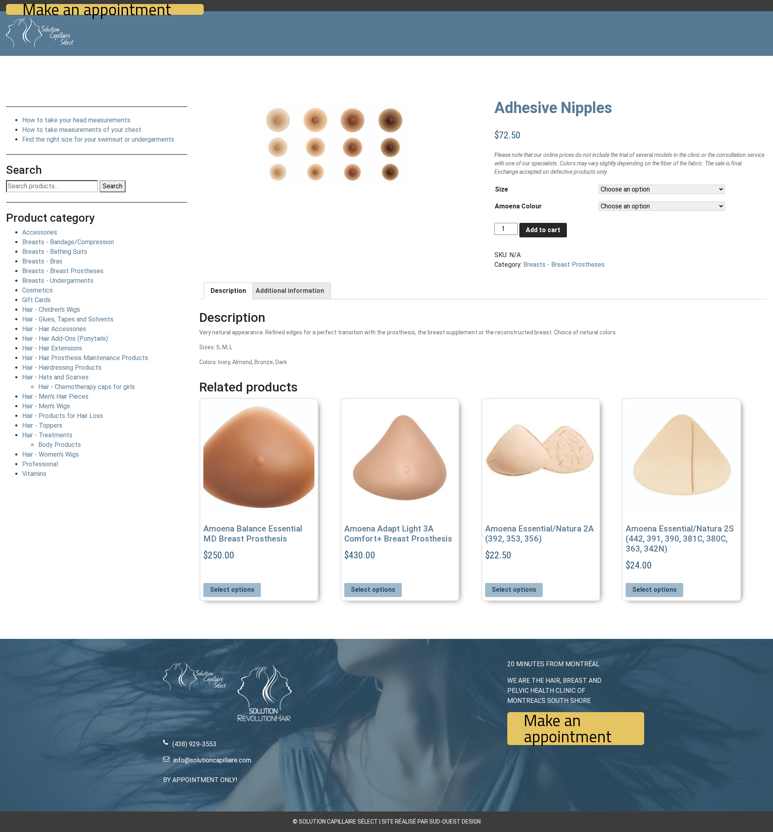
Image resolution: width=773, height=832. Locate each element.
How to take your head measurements (76, 120)
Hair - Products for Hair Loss (62, 416)
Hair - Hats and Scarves (55, 377)
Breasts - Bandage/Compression (68, 242)
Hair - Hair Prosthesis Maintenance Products (85, 358)
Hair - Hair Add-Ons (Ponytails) (65, 338)
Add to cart (543, 230)
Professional (40, 464)
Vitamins (34, 474)
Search (112, 186)
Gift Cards (36, 300)
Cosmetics (37, 290)
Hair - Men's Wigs (46, 406)
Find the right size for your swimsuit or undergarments (98, 139)
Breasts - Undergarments (57, 280)
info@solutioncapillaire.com (212, 760)
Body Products (59, 445)
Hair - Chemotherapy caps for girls (86, 387)
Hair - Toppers (42, 425)
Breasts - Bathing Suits (54, 251)
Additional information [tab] (290, 290)
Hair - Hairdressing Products (61, 367)
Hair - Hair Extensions (52, 348)
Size (501, 189)
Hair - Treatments (47, 435)
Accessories (39, 232)
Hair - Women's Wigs (50, 454)
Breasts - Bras (42, 261)
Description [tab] (228, 290)
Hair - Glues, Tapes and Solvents (68, 319)
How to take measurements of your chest (81, 130)
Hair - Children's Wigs (51, 309)
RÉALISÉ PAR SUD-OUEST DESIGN (438, 821)
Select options (232, 589)
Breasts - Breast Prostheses (62, 271)
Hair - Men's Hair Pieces (55, 396)
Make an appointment (97, 9)
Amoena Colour (518, 206)
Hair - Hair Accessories (54, 329)
